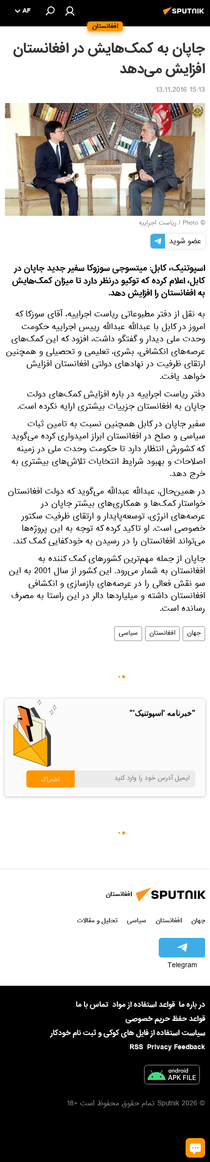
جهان (194, 634)
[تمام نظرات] (195, 1148)
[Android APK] (172, 1076)
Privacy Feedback (176, 1047)
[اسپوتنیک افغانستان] (185, 16)
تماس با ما (92, 1005)
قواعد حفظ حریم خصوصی (165, 1019)
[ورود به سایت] (70, 11)
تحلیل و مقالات (97, 920)
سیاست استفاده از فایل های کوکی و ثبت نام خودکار (127, 1033)
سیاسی (128, 634)
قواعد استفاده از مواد (143, 1005)
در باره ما (192, 1005)
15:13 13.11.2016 (180, 91)
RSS (136, 1047)
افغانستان (162, 634)
